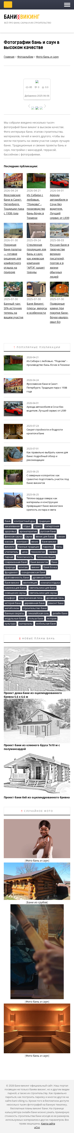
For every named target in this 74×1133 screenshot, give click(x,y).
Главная (9, 56)
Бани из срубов (37, 902)
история (52, 618)
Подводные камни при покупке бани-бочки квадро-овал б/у (59, 313)
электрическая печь (31, 598)
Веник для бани (45, 536)
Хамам (61, 536)
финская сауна (13, 536)
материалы (25, 623)
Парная (9, 557)
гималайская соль (38, 613)
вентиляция (30, 582)
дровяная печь (55, 598)
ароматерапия (28, 531)
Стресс (38, 526)
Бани (22, 17)
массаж (9, 541)
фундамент (11, 572)
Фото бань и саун (47, 56)
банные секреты (14, 613)
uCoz (37, 1127)
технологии (38, 551)
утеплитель (11, 551)
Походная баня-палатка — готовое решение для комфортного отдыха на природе (12, 258)
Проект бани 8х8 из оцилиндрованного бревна (37, 797)
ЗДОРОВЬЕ (10, 531)
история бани (13, 603)
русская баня (48, 531)
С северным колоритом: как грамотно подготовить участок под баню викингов (48, 479)
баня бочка (50, 567)
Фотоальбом (25, 56)
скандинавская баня (33, 572)
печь (59, 546)
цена (25, 551)
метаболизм (12, 608)
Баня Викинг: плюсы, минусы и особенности (37, 308)
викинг (35, 567)
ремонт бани (56, 603)
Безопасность (25, 557)
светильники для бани (42, 587)
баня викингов (39, 562)
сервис (53, 551)
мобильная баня (46, 623)
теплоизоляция (46, 557)
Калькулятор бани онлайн (8, 4)
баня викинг (49, 541)
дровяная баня (41, 577)
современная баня (16, 562)
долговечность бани (17, 577)
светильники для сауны (43, 592)
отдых (27, 526)
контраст (22, 541)
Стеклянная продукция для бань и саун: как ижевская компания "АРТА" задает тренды (36, 258)
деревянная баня (34, 603)
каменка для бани (15, 587)
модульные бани (15, 618)
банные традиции (28, 546)
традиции (44, 521)
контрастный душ (24, 521)
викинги (10, 546)
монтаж (23, 567)
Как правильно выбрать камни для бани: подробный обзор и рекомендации (47, 456)
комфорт (10, 598)
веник (34, 541)
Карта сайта (48, 1123)
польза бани (35, 618)
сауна (28, 536)
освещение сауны (15, 592)
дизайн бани (60, 613)
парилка (48, 546)
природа (10, 567)
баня (7, 521)
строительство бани (35, 608)
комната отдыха (50, 582)
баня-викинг (12, 582)
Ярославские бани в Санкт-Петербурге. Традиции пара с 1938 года (14, 204)
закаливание (12, 526)
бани (54, 562)
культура (10, 623)
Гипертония (52, 526)
